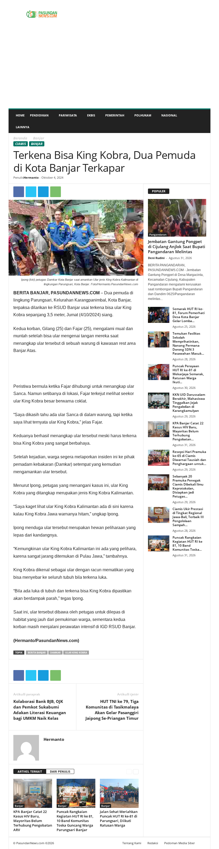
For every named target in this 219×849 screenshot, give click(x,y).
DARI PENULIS (60, 771)
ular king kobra (76, 652)
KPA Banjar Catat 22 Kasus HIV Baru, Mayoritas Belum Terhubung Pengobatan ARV (32, 820)
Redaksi (152, 843)
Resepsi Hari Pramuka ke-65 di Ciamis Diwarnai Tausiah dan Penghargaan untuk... (189, 457)
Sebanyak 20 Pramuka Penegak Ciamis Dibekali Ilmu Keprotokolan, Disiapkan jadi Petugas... (188, 486)
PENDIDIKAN (39, 115)
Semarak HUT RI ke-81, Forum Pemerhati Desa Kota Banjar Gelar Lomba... (189, 315)
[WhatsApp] (55, 191)
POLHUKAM (142, 115)
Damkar (55, 652)
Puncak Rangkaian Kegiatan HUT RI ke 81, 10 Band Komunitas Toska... (187, 543)
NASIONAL (169, 115)
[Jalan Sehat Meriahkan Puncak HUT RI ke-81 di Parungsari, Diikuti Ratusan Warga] (119, 793)
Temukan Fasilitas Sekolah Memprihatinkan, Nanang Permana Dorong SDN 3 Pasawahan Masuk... (188, 343)
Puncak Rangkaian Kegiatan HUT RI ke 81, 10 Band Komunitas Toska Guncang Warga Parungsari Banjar (75, 820)
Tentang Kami (131, 843)
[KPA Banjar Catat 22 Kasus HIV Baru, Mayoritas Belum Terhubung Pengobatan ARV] (32, 793)
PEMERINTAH (114, 115)
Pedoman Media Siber (179, 843)
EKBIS (91, 115)
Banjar (36, 144)
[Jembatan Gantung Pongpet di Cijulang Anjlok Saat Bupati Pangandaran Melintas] (177, 218)
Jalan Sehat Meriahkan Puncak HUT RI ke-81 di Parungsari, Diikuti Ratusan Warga (119, 818)
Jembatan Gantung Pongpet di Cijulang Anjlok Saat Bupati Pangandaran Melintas (176, 246)
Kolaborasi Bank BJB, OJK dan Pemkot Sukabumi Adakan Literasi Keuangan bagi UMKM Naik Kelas (39, 710)
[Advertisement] (109, 68)
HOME (20, 115)
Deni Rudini (156, 258)
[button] (202, 121)
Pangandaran (157, 234)
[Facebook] (18, 191)
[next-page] (136, 771)
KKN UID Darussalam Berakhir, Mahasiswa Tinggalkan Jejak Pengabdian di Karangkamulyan (189, 402)
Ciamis (20, 144)
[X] (31, 191)
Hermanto (31, 177)
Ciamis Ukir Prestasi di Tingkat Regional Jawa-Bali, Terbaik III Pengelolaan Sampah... (188, 517)
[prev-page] (129, 771)
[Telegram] (43, 191)
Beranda (20, 138)
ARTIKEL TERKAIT (30, 771)
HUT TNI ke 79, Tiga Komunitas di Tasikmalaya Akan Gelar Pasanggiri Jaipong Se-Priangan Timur (112, 710)
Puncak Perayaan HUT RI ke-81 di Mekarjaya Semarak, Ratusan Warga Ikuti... (188, 374)
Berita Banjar (37, 652)
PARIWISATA (68, 115)
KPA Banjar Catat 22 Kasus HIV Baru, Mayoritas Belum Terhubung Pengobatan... (188, 431)
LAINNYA (22, 127)
